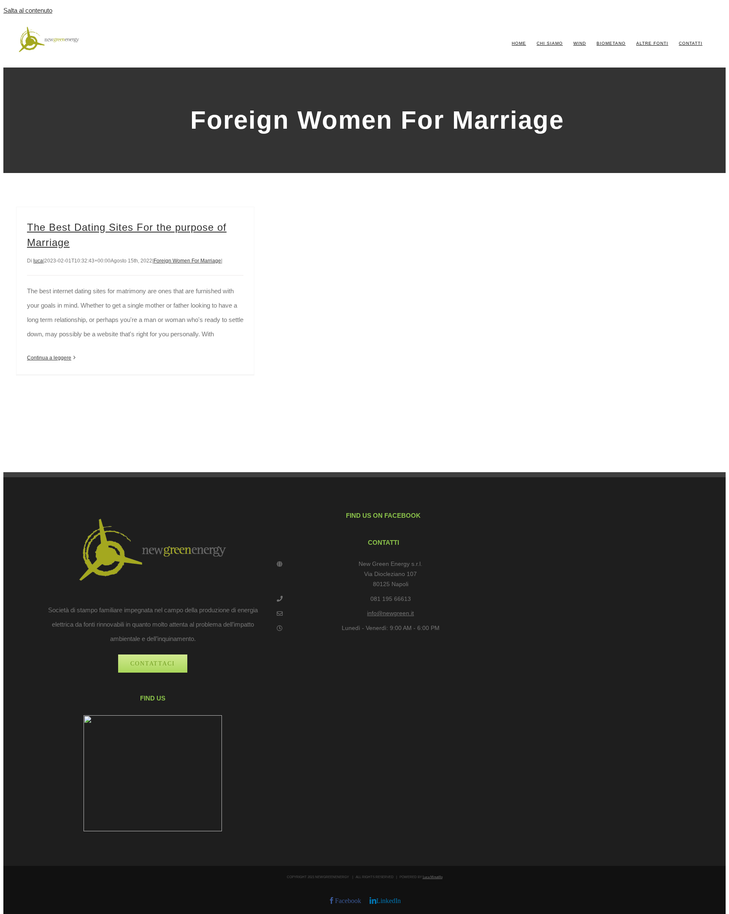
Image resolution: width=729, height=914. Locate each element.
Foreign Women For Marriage (187, 261)
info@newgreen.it (390, 613)
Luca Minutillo (433, 877)
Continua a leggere (49, 358)
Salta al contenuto (27, 10)
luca (38, 261)
